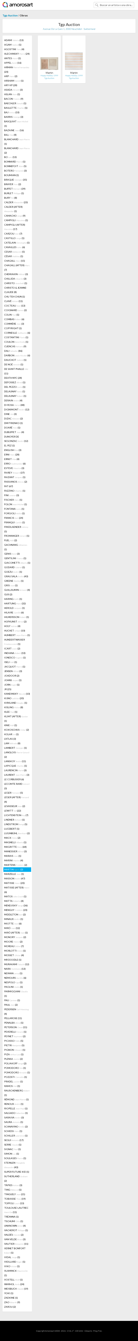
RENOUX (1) (13, 1103)
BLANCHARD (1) (17, 141)
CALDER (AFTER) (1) (13, 209)
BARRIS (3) (13, 116)
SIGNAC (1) (12, 1149)
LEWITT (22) (12, 810)
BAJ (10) (11, 112)
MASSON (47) (14, 878)
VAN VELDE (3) (15, 1239)
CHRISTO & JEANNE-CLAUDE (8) (15, 289)
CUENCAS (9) (15, 346)
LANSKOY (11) (15, 761)
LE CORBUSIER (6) (14, 779)
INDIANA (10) (14, 653)
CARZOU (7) (13, 233)
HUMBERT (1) (17, 635)
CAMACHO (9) (14, 215)
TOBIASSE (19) (15, 1198)
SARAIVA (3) (14, 1117)
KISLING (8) (13, 707)
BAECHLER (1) (15, 103)
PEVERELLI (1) (15, 1031)
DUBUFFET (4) (14, 432)
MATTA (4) (14, 900)
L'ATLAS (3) (10, 738)
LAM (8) (12, 743)
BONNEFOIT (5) (15, 166)
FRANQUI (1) (14, 522)
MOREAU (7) (14, 946)
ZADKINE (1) (11, 1297)
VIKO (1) (12, 1266)
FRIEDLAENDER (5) (16, 529)
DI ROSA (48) (14, 405)
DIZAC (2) (13, 418)
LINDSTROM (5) (15, 824)
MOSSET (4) (14, 955)
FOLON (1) (15, 504)
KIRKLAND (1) (15, 702)
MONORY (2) (15, 937)
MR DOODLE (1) (12, 959)
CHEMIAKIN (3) (16, 274)
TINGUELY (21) (14, 1194)
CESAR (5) (14, 251)
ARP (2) (10, 76)
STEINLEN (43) (14, 1165)
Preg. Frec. (97, 1331)
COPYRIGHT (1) (13, 328)
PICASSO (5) (13, 1040)
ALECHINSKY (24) (17, 53)
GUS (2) (8, 594)
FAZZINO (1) (14, 490)
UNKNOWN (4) (15, 1225)
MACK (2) (12, 837)
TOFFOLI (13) (14, 1203)
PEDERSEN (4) (16, 1011)
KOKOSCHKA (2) (16, 729)
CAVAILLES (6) (14, 247)
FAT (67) (8, 486)
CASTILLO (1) (14, 238)
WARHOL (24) (14, 1284)
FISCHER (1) (13, 499)
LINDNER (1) (14, 819)
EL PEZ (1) (9, 445)
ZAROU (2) (10, 1306)
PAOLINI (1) (13, 986)
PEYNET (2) (15, 1036)
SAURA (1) (13, 1122)
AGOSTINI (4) (14, 49)
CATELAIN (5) (17, 242)
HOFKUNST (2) (15, 621)
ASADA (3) (13, 89)
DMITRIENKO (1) (13, 423)
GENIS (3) (12, 553)
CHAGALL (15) (14, 260)
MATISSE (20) (14, 883)
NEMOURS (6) (15, 977)
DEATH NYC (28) (13, 377)
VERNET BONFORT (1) (15, 1250)
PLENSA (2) (13, 1058)
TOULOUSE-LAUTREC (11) (16, 1210)
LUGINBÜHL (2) (17, 833)
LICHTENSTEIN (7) (16, 815)
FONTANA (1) (14, 508)
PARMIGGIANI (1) (16, 993)
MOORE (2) (13, 941)
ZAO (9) (12, 1302)
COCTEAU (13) (14, 305)
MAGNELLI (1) (15, 842)
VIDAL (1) (12, 1257)
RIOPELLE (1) (16, 1108)
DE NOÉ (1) (13, 364)
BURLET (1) (14, 193)
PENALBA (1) (13, 1022)
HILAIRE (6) (14, 612)
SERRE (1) (12, 1144)
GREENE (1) (14, 580)
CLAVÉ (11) (13, 301)
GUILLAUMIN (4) (17, 589)
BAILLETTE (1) (15, 107)
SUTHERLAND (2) (16, 1178)
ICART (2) (12, 648)
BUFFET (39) (14, 188)
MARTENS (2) (15, 864)
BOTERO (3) (15, 170)
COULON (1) (16, 341)
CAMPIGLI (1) (16, 220)
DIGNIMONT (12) (16, 409)
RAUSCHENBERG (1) (17, 1092)
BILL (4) (10, 134)
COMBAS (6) (14, 319)
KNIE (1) (10, 725)
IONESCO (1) (15, 657)
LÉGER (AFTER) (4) (16, 799)
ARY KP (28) (10, 85)
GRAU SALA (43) (16, 576)
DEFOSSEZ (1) (14, 382)
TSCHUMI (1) (13, 1221)
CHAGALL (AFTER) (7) (17, 267)
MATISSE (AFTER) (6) (16, 889)
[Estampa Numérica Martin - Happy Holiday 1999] (74, 55)
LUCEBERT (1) (11, 828)
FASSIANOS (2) (15, 481)
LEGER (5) (13, 792)
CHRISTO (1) (15, 283)
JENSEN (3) (13, 671)
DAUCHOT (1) (15, 359)
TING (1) (13, 1189)
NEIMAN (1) (13, 973)
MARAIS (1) (12, 855)
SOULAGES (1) (15, 1158)
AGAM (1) (12, 44)
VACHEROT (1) (16, 1230)
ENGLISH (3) (12, 450)
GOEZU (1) (13, 571)
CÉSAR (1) (13, 256)
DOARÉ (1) (12, 427)
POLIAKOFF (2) (15, 1063)
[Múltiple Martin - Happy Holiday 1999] (49, 55)
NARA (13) (15, 968)
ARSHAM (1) (14, 80)
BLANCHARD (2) (17, 150)
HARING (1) (13, 598)
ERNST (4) (11, 459)
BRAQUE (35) (15, 179)
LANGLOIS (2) (16, 754)
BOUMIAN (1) (11, 175)
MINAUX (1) (13, 919)
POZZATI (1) (15, 1077)
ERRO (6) (15, 463)
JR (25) (7, 689)
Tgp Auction (10, 15)
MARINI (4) (13, 860)
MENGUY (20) (15, 910)
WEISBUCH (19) (16, 1288)
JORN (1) (12, 684)
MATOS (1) (15, 896)
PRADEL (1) (13, 1081)
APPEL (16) (12, 62)
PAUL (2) (11, 1004)
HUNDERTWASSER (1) (14, 641)
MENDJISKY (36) (16, 905)
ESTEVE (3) (14, 468)
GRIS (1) (11, 585)
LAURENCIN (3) (15, 770)
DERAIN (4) (13, 400)
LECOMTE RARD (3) (16, 786)
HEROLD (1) (14, 608)
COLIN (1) (11, 314)
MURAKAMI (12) (16, 964)
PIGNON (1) (14, 1049)
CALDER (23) (16, 202)
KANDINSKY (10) (17, 693)
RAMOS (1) (12, 1086)
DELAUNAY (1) (14, 391)
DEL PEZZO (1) (14, 386)
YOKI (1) (8, 1293)
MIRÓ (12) (12, 928)
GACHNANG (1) (15, 547)
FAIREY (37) (14, 472)
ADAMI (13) (14, 40)
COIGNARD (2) (15, 310)
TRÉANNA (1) (11, 1216)
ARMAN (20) (16, 69)
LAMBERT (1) (15, 747)
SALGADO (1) (16, 1113)
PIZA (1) (14, 1054)
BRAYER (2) (12, 184)
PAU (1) (12, 1000)
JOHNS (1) (13, 680)
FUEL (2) (10, 540)
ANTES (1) (12, 58)
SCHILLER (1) (16, 1135)
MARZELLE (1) (14, 874)
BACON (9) (13, 98)
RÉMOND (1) (16, 1099)
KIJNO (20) (14, 698)
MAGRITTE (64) (15, 846)
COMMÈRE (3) (14, 323)
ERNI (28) (11, 454)
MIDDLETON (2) (15, 914)
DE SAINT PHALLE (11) (16, 371)
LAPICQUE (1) (15, 765)
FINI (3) (11, 495)
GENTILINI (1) (15, 558)
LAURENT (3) (16, 774)
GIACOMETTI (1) (17, 562)
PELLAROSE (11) (13, 1018)
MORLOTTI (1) (15, 950)
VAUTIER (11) (16, 1243)
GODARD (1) (14, 567)
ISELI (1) (10, 662)
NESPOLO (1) (13, 982)
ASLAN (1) (12, 94)
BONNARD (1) (14, 161)
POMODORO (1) (15, 1067)
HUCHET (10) (14, 630)
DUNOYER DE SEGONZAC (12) (16, 438)
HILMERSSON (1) (16, 617)
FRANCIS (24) (13, 517)
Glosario (88, 1331)
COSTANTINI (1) (16, 337)
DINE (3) (10, 414)
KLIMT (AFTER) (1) (16, 718)
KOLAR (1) (11, 734)
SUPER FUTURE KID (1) (16, 1171)
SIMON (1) (11, 1153)
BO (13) (10, 157)
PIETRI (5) (14, 1045)
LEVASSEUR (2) (14, 806)
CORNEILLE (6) (17, 332)
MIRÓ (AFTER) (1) (16, 932)
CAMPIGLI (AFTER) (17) (14, 226)
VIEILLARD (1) (14, 1261)
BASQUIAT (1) (16, 123)
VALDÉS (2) (14, 1234)
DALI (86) (13, 350)
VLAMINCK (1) (16, 1273)
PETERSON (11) (15, 1027)
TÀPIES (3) (13, 1185)
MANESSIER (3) (15, 851)
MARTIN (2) (13, 869)
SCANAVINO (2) (16, 1126)
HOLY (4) (12, 626)
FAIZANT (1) (14, 477)
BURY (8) (10, 197)
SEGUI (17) (14, 1140)
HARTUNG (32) (15, 603)
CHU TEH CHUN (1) (14, 296)
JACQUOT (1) (14, 666)
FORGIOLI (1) (14, 513)
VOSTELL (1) (13, 1279)
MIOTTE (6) (13, 923)
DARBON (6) (17, 355)
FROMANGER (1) (16, 535)
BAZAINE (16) (14, 130)
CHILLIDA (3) (15, 278)
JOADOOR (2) (11, 675)
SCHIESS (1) (13, 1131)
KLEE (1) (10, 711)
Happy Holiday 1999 (49, 75)
